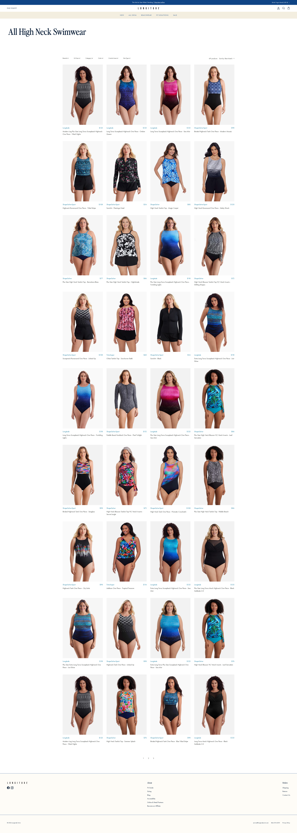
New (122, 15)
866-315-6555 (275, 823)
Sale (175, 15)
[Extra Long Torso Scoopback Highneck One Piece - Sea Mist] (170, 551)
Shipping (285, 788)
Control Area (112, 58)
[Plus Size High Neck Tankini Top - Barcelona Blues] (83, 245)
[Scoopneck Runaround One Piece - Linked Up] (83, 322)
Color (100, 58)
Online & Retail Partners (155, 802)
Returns (284, 791)
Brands (65, 58)
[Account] (278, 8)
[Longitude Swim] (148, 8)
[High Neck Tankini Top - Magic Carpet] (170, 171)
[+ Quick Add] (99, 68)
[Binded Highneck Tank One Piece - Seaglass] (83, 475)
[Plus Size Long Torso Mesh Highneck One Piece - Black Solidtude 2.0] (214, 551)
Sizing (149, 791)
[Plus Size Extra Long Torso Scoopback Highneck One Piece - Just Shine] (83, 628)
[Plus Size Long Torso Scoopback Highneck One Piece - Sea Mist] (170, 398)
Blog (148, 795)
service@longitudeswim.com (260, 823)
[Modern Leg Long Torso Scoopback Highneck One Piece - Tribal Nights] (83, 704)
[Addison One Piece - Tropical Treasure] (127, 551)
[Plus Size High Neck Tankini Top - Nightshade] (127, 245)
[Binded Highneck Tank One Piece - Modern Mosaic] (214, 95)
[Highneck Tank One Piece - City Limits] (83, 551)
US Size (76, 58)
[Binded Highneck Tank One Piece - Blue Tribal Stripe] (170, 704)
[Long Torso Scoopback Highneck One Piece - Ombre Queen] (127, 95)
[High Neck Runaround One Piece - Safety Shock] (214, 171)
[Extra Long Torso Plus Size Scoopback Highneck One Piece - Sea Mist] (170, 628)
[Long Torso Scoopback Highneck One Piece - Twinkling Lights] (83, 398)
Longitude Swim (16, 823)
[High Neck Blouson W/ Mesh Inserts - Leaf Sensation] (214, 628)
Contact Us (286, 795)
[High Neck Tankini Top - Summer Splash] (127, 704)
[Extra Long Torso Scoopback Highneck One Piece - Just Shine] (214, 322)
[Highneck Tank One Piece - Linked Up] (127, 628)
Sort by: (225, 58)
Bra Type (126, 58)
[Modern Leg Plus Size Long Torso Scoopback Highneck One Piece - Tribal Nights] (83, 95)
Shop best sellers (159, 2)
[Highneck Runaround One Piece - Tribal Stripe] (83, 171)
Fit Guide (150, 788)
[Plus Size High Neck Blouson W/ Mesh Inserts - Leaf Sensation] (214, 398)
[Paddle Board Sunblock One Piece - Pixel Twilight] (127, 398)
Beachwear (146, 15)
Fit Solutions (162, 15)
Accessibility (151, 799)
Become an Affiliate (153, 806)
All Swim (133, 15)
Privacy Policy (286, 823)
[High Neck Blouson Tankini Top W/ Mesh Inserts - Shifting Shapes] (214, 245)
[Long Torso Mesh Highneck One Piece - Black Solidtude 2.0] (214, 704)
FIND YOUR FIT (12, 8)
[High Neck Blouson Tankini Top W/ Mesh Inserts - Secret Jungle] (127, 475)
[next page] (153, 758)
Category (88, 58)
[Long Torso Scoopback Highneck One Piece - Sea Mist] (170, 95)
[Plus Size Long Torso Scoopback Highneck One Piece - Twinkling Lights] (170, 245)
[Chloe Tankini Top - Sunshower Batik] (127, 322)
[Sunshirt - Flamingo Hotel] (127, 171)
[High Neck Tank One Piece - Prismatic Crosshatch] (170, 475)
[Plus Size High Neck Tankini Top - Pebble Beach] (214, 475)
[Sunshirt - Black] (170, 322)
